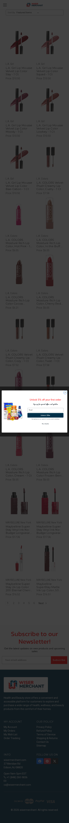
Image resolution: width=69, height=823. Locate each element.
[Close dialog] (65, 392)
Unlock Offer (45, 415)
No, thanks (45, 424)
